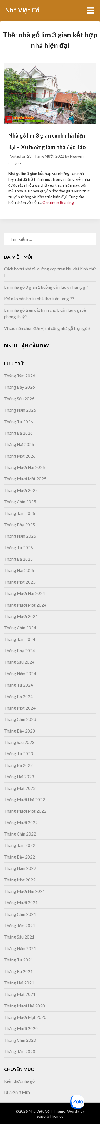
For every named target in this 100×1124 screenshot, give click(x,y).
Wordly (73, 1111)
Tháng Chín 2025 (20, 501)
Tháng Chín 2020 (20, 1040)
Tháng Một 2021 (20, 994)
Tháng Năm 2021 (20, 948)
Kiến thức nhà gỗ (19, 1081)
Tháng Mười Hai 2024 (24, 593)
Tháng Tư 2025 (18, 547)
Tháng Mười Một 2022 (25, 810)
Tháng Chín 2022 (20, 833)
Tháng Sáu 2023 (19, 742)
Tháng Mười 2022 (21, 822)
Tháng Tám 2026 (19, 375)
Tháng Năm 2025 (20, 535)
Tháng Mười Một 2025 (25, 478)
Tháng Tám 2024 (19, 639)
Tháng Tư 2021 (18, 959)
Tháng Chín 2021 (20, 914)
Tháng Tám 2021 (19, 925)
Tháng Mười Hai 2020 (24, 1005)
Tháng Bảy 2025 (19, 524)
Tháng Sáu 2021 (19, 936)
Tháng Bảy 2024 (19, 650)
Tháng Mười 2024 (21, 616)
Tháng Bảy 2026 (19, 387)
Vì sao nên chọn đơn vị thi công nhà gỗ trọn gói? (47, 328)
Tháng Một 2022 (20, 879)
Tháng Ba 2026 (18, 432)
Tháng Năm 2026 (20, 410)
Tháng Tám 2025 (19, 513)
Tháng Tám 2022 (19, 845)
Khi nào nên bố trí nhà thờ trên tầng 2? (39, 298)
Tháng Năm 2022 (20, 868)
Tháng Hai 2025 (19, 570)
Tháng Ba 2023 (18, 765)
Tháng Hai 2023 (19, 776)
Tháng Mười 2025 (21, 490)
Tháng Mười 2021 (21, 902)
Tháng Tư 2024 (18, 684)
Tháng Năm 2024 (20, 673)
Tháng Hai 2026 (19, 444)
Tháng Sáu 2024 (19, 661)
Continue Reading (58, 202)
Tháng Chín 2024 (20, 627)
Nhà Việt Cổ (22, 10)
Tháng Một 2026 (20, 455)
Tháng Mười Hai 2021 (24, 891)
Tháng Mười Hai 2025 (24, 467)
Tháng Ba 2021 (18, 971)
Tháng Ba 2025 (18, 558)
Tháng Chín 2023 (20, 719)
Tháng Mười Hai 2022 (24, 799)
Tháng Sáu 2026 (19, 398)
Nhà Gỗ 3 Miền (17, 1092)
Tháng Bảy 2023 (19, 730)
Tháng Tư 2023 (18, 753)
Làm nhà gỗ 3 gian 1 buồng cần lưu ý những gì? (46, 287)
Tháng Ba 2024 (18, 696)
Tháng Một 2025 (20, 581)
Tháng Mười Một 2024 (25, 604)
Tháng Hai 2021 (19, 982)
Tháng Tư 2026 (18, 421)
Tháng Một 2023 (20, 788)
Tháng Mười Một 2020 (25, 1017)
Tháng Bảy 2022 (19, 856)
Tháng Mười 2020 (21, 1028)
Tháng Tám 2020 (19, 1051)
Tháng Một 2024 (20, 707)
